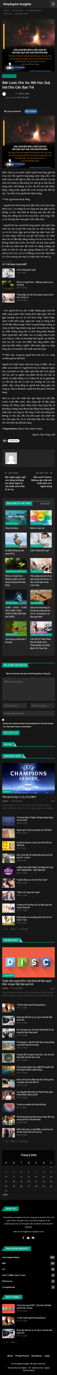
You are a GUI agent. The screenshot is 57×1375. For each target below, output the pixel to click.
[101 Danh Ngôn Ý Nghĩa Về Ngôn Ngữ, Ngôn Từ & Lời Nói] (8, 821)
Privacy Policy (22, 1356)
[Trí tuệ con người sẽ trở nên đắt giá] (8, 1107)
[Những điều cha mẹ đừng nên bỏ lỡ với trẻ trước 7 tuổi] (8, 920)
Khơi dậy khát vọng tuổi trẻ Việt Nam (16, 571)
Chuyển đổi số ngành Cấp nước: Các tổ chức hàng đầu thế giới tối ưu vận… (35, 1055)
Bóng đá (7, 792)
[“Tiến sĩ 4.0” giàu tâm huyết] (8, 895)
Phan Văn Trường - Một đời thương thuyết (41, 634)
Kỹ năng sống (9, 76)
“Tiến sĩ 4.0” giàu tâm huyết (28, 892)
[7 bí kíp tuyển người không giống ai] (8, 1008)
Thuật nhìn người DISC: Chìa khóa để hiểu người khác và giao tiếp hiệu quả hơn (27, 982)
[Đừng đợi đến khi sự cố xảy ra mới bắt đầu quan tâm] (8, 1020)
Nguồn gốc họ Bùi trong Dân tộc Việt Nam (34, 830)
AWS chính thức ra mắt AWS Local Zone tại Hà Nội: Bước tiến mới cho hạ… (35, 1130)
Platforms (7, 1281)
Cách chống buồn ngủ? (26, 269)
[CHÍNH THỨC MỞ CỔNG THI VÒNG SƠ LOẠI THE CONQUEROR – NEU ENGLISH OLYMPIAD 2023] (8, 870)
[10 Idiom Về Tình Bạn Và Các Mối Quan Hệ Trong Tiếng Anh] (8, 908)
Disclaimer (36, 1356)
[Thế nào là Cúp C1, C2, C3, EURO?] (28, 778)
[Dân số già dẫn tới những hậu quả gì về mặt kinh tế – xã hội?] (8, 858)
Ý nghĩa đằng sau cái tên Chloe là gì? (32, 879)
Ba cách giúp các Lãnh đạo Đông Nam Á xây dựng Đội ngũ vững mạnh (35, 1031)
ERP (4, 1263)
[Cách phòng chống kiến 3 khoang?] (16, 628)
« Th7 (4, 1194)
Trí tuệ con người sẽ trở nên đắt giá (31, 1104)
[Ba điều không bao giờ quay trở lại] (16, 540)
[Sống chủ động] (16, 517)
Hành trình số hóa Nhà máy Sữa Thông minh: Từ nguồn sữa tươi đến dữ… (35, 1081)
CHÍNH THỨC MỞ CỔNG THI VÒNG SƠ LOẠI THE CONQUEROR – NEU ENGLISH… (35, 868)
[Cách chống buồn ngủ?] (8, 273)
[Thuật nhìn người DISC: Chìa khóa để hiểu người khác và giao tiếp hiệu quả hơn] (28, 962)
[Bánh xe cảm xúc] (41, 517)
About (10, 1356)
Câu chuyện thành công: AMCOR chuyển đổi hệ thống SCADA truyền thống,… (35, 1068)
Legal (47, 1356)
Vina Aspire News (33, 428)
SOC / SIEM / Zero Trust (13, 1275)
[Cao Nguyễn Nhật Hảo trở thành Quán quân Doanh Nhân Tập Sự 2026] (8, 1095)
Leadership (8, 976)
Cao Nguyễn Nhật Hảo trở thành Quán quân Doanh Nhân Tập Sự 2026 (35, 1093)
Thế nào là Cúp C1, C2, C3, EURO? (19, 796)
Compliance (8, 1287)
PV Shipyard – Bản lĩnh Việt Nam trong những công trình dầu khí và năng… (35, 1043)
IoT (3, 1269)
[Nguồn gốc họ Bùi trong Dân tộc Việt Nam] (8, 833)
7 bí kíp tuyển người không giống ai (31, 1004)
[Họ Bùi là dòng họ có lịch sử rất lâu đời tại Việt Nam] (8, 846)
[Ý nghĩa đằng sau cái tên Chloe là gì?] (8, 883)
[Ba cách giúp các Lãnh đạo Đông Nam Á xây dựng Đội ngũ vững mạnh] (8, 1033)
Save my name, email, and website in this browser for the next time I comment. (28, 725)
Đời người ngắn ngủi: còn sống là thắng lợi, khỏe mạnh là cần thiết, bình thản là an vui (15, 483)
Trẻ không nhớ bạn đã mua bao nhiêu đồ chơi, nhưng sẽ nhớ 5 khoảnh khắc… (36, 1118)
